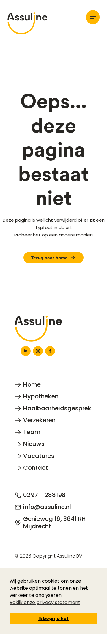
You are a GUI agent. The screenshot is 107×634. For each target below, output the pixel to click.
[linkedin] (26, 351)
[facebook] (50, 351)
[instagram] (38, 351)
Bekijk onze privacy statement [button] (45, 602)
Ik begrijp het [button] (53, 619)
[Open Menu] (93, 17)
